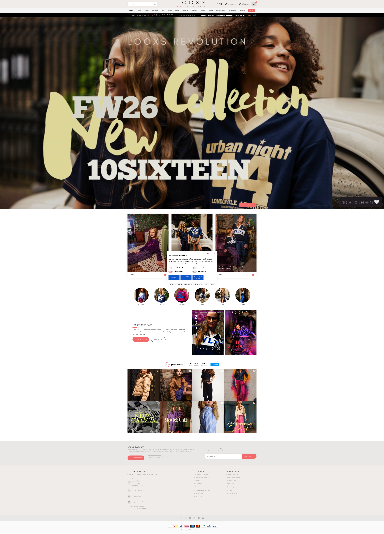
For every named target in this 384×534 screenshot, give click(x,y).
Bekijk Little (158, 339)
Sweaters (194, 10)
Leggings (185, 10)
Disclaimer (197, 480)
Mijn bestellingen (232, 480)
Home (131, 10)
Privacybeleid (211, 254)
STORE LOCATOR (154, 458)
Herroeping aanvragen (233, 477)
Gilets (162, 10)
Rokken (202, 10)
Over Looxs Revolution (201, 474)
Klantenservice (240, 15)
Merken (242, 10)
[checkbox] (170, 268)
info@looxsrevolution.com (140, 502)
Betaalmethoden (199, 487)
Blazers (138, 10)
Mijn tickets (230, 483)
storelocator (198, 496)
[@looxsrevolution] (167, 365)
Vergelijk (229, 490)
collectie (211, 15)
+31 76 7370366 (137, 490)
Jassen (169, 10)
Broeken (155, 10)
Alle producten (231, 493)
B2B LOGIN (230, 15)
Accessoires (220, 10)
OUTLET (251, 10)
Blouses (146, 10)
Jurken (177, 10)
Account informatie (232, 474)
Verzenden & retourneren (202, 490)
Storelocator (220, 15)
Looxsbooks (232, 10)
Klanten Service (199, 493)
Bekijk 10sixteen (141, 339)
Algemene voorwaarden (202, 477)
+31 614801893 (136, 496)
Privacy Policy (198, 483)
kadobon (203, 15)
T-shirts (210, 10)
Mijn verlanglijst (231, 487)
